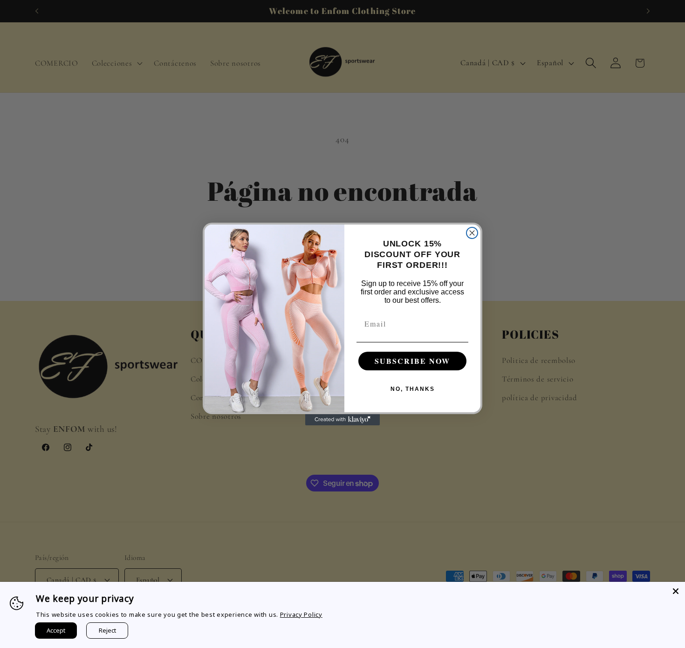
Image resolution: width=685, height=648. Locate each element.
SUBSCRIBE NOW (412, 360)
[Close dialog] (472, 233)
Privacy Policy (301, 614)
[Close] (675, 591)
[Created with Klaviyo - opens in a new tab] (342, 419)
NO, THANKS (412, 389)
